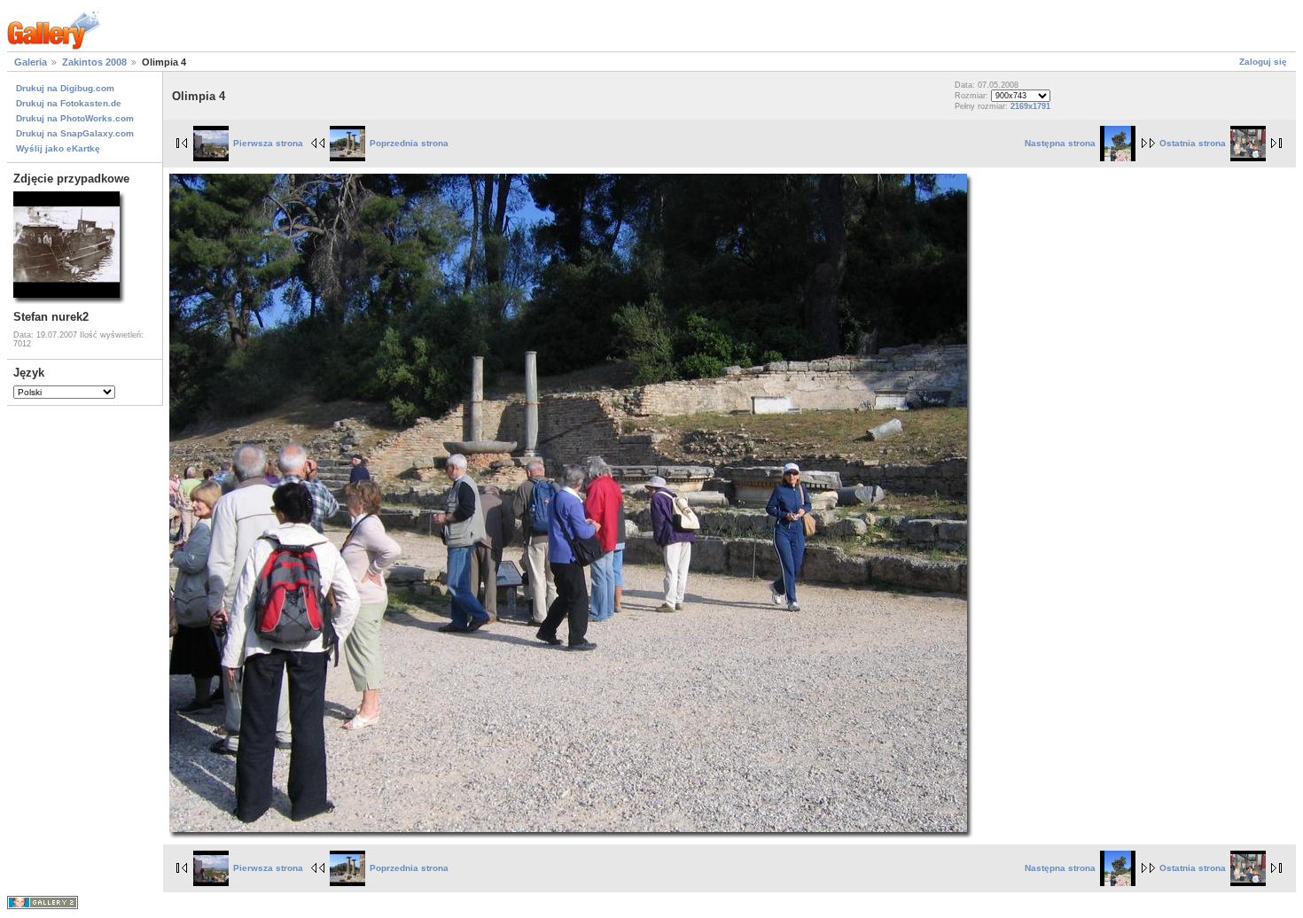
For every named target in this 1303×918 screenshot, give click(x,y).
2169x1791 (1030, 106)
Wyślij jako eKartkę (58, 148)
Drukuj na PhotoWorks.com (75, 118)
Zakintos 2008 (94, 62)
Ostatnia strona (1192, 143)
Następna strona (1060, 143)
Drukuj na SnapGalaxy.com (75, 133)
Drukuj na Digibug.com (65, 88)
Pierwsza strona (268, 143)
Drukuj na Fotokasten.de (68, 103)
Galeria (30, 62)
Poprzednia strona (409, 143)
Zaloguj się (1263, 61)
